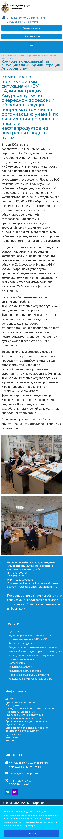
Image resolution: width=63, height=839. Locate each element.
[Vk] (8, 792)
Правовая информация (20, 702)
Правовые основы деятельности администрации (26, 723)
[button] (31, 36)
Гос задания (13, 705)
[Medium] (15, 792)
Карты (9, 740)
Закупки (10, 698)
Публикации (13, 734)
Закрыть (31, 833)
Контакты (11, 737)
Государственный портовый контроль (29, 708)
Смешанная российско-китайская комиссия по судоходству (26, 729)
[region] (31, 822)
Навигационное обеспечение (23, 718)
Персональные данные (20, 711)
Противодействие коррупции (24, 714)
